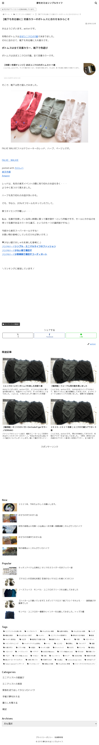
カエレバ (19, 168)
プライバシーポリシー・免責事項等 (49, 737)
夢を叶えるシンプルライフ (49, 2)
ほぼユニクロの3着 (28, 36)
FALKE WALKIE (10, 160)
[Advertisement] (49, 466)
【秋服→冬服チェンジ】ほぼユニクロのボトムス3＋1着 (29, 65)
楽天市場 (6, 171)
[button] (90, 486)
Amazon (6, 175)
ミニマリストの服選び (12, 324)
